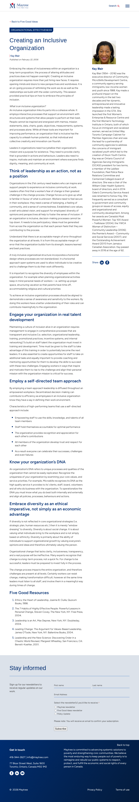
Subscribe (60, 728)
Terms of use (122, 789)
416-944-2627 (17, 757)
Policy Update (63, 714)
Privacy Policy (94, 789)
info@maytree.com (37, 757)
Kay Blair (15, 55)
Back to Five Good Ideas (24, 21)
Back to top (123, 744)
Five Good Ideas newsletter (69, 710)
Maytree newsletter (66, 707)
